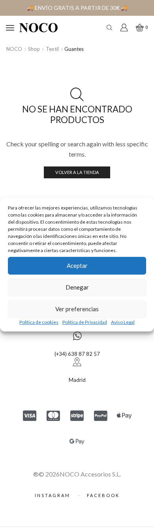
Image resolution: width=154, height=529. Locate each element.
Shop (34, 49)
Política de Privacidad (84, 322)
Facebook (103, 495)
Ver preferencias (77, 308)
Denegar (77, 287)
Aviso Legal (123, 322)
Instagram (53, 495)
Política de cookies (38, 322)
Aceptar (77, 265)
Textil (52, 49)
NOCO (14, 49)
